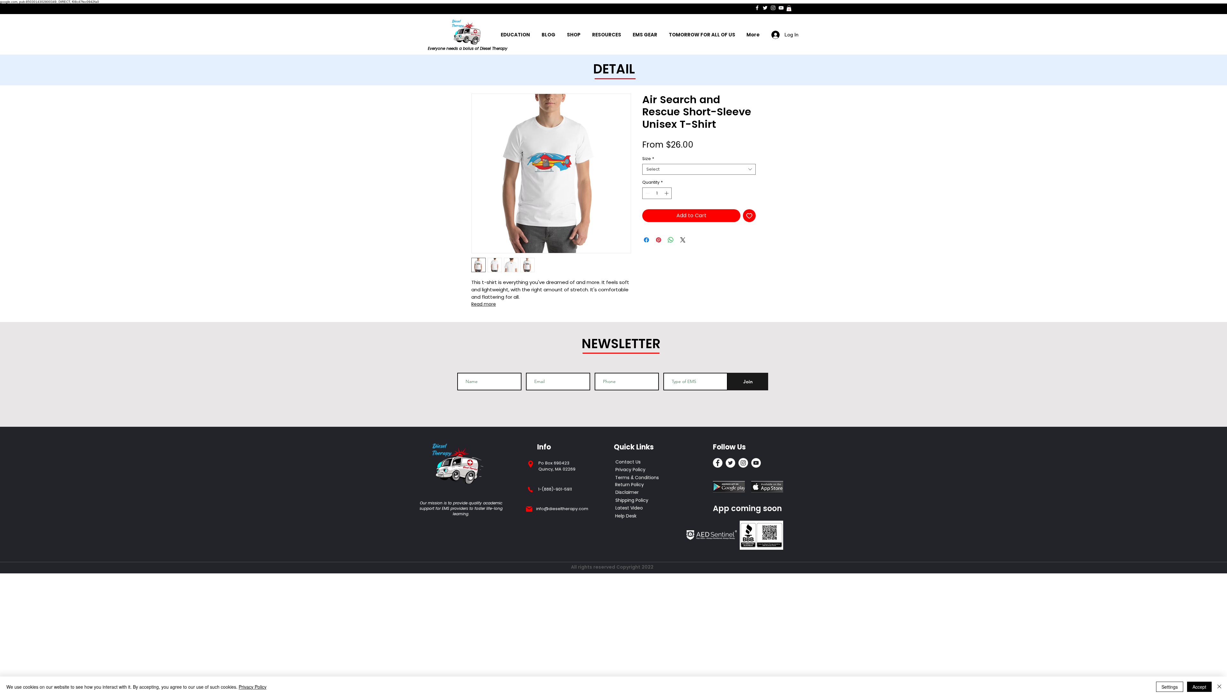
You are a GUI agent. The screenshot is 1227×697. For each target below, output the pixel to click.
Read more (483, 304)
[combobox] (699, 169)
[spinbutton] (657, 193)
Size (648, 158)
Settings (1169, 687)
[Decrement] (647, 193)
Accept (1199, 687)
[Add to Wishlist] (749, 215)
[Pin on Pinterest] (658, 240)
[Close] (1219, 687)
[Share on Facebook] (646, 240)
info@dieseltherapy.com (562, 509)
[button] (788, 8)
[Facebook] (757, 8)
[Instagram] (773, 8)
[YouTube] (781, 8)
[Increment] (667, 193)
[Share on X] (683, 240)
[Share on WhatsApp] (671, 240)
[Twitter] (765, 8)
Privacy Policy (252, 687)
